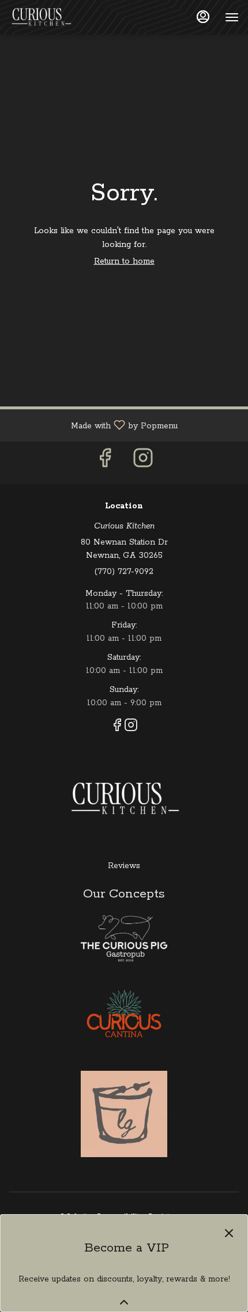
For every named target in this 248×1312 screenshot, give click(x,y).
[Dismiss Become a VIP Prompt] (229, 1233)
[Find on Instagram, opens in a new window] (143, 462)
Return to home (124, 261)
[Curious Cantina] (124, 1015)
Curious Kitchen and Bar (124, 799)
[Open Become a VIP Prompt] (124, 1302)
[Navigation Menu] (232, 17)
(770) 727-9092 (124, 571)
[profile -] (203, 17)
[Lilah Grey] (124, 1113)
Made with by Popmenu (93, 425)
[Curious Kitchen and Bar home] (61, 17)
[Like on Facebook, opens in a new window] (105, 462)
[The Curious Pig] (124, 938)
